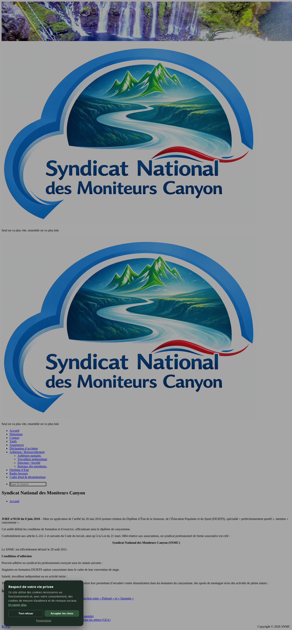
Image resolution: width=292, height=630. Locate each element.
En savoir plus (17, 605)
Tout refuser (25, 613)
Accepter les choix (62, 613)
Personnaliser (43, 620)
